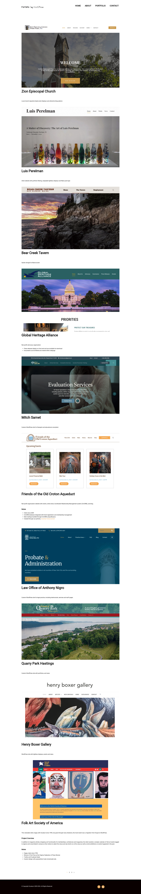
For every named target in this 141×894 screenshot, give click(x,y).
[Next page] (74, 872)
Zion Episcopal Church (39, 91)
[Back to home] (34, 5)
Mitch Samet (31, 417)
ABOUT (88, 6)
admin (29, 96)
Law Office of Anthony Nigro (43, 588)
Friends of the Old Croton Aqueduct (48, 494)
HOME (78, 6)
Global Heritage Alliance (40, 335)
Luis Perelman (32, 171)
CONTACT (114, 6)
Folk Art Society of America (42, 823)
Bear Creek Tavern (35, 253)
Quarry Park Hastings (38, 663)
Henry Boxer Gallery (36, 744)
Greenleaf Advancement (48, 519)
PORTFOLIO (100, 6)
